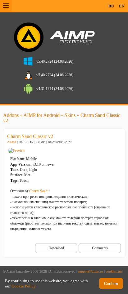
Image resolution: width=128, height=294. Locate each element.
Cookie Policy (23, 286)
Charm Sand (38, 191)
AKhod (11, 142)
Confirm (111, 283)
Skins (70, 115)
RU (111, 6)
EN (122, 6)
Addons (11, 115)
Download (56, 248)
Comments (100, 248)
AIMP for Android (41, 115)
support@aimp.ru (90, 271)
